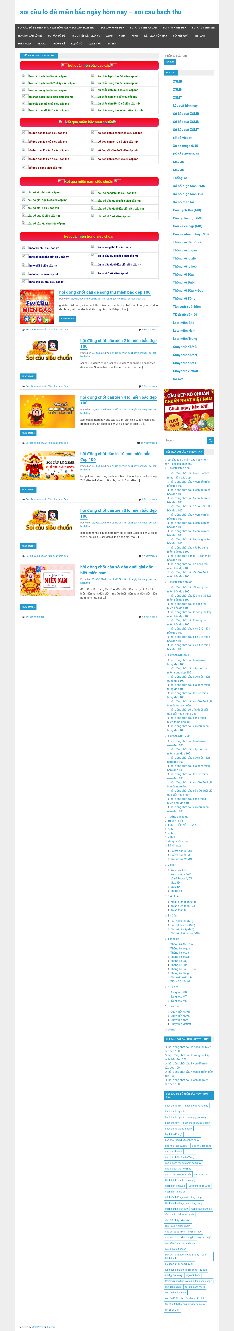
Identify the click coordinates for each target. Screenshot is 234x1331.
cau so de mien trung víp (178, 1174)
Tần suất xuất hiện (187, 307)
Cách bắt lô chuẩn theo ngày (180, 1180)
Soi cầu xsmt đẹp (174, 27)
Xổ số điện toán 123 (188, 194)
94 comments (149, 329)
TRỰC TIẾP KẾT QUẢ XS (86, 35)
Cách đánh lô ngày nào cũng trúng (183, 1197)
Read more (67, 318)
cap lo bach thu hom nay (178, 1168)
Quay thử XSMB (185, 347)
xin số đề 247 (172, 1309)
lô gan (203, 1269)
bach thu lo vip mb (174, 1111)
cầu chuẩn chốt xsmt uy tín (179, 1214)
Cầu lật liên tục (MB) (188, 218)
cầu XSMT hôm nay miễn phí (180, 1243)
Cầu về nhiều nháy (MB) (191, 234)
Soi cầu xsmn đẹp (203, 27)
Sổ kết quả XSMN (186, 122)
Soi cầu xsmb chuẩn (143, 27)
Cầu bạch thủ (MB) (187, 210)
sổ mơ (112, 43)
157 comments (149, 442)
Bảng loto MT (178, 996)
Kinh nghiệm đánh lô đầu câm (181, 1269)
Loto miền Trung (185, 339)
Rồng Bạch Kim (173, 1287)
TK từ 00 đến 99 (185, 315)
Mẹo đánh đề (193, 1275)
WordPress (37, 1327)
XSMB (109, 35)
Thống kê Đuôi (184, 282)
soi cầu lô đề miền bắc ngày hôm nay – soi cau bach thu (101, 12)
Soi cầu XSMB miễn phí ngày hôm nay (185, 1304)
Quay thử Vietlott (185, 371)
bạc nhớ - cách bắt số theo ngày (182, 1140)
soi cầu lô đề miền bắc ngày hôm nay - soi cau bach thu (116, 298)
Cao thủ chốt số (173, 1151)
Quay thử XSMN (185, 355)
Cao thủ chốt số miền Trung (179, 1157)
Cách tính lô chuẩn (175, 1185)
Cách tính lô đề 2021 (199, 1185)
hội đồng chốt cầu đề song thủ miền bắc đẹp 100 (105, 292)
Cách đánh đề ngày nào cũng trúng (183, 1203)
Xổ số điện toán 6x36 (189, 186)
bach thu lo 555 (173, 1105)
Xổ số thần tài (183, 202)
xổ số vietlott (182, 138)
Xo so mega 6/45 (185, 146)
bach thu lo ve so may (196, 1105)
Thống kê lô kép (185, 266)
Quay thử (95, 43)
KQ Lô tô (76, 43)
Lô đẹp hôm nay (173, 1275)
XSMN (122, 35)
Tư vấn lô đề (56, 35)
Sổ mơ (178, 379)
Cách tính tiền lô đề (175, 1191)
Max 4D (178, 170)
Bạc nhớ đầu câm (201, 1145)
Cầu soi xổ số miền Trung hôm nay (183, 1231)
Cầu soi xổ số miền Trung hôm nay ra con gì (188, 1237)
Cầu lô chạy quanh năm (177, 1226)
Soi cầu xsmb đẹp (112, 27)
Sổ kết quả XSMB (186, 114)
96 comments (149, 499)
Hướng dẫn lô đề (30, 35)
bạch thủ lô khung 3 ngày (178, 1128)
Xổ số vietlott (178, 870)
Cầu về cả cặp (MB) (187, 226)
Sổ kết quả (180, 35)
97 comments (149, 556)
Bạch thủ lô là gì (173, 1134)
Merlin (51, 1327)
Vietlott (200, 35)
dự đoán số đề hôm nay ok (179, 1264)
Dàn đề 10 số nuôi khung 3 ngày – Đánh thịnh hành (186, 1256)
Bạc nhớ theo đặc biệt (176, 1145)
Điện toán (25, 43)
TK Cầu (42, 43)
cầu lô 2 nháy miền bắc (177, 1220)
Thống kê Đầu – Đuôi (188, 290)
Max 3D (178, 162)
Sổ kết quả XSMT (186, 130)
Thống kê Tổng (184, 299)
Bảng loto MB (178, 992)
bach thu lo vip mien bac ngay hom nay (185, 1117)
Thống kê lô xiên (185, 258)
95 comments (149, 386)
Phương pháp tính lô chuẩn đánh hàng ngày (188, 1281)
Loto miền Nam (184, 331)
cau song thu (201, 1174)
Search (169, 61)
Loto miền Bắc (183, 323)
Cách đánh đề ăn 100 (176, 1208)
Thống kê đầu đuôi (187, 242)
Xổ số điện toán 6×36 (183, 901)
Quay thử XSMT (185, 363)
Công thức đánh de (201, 1208)
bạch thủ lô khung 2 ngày (196, 1122)
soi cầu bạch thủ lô (195, 1287)
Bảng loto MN (178, 1000)
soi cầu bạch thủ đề (175, 1292)
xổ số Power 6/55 (186, 154)
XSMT (135, 35)
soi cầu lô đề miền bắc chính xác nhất (185, 1298)
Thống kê (59, 43)
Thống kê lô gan (185, 250)
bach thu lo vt (172, 1122)
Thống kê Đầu (183, 274)
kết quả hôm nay (155, 35)
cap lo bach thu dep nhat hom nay (183, 1163)
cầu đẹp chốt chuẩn (175, 1249)
